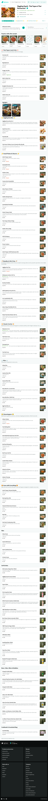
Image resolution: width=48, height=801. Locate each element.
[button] (31, 11)
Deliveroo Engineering (30, 774)
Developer (4, 774)
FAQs (27, 776)
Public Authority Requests (30, 792)
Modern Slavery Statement (31, 786)
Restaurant (4, 768)
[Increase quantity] (7, 42)
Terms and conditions (30, 780)
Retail (3, 772)
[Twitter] (4, 799)
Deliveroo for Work (5, 753)
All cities (27, 757)
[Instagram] (6, 799)
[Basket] (28, 2)
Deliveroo (4, 2)
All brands (28, 751)
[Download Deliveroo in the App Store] (5, 743)
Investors (27, 770)
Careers (3, 776)
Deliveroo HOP (5, 757)
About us (27, 766)
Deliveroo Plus (5, 751)
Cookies (27, 784)
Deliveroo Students (5, 755)
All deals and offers (29, 755)
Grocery (3, 770)
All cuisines (28, 753)
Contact (27, 778)
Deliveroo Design (29, 772)
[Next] (46, 28)
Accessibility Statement (30, 794)
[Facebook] (1, 799)
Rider (3, 766)
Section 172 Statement (30, 790)
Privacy (27, 782)
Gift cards (4, 759)
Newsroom (28, 768)
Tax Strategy (28, 788)
